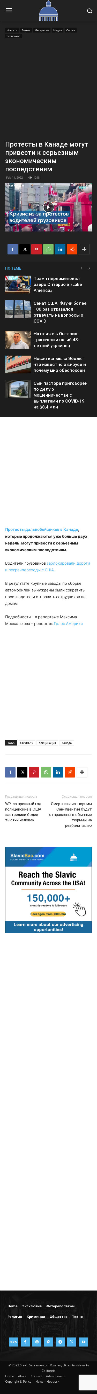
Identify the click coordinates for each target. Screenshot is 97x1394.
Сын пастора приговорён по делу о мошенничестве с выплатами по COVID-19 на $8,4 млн (60, 395)
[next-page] (89, 268)
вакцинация (47, 743)
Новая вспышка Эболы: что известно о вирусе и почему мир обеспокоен (60, 364)
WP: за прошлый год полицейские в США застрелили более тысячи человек (23, 812)
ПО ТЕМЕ (13, 268)
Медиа (57, 30)
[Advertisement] (48, 90)
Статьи (70, 30)
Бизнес (26, 30)
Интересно (42, 30)
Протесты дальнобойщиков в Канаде (41, 529)
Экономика (13, 36)
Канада (67, 743)
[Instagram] (36, 1342)
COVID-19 (26, 743)
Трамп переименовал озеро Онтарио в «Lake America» (58, 284)
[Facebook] (13, 249)
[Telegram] (60, 1342)
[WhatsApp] (48, 249)
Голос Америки (68, 623)
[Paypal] (48, 1342)
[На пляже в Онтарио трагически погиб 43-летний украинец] (18, 340)
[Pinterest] (36, 249)
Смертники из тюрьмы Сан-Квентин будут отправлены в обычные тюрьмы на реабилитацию (70, 815)
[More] (84, 249)
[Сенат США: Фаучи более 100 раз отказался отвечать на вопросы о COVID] (18, 309)
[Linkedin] (60, 249)
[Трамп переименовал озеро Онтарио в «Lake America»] (18, 284)
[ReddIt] (72, 249)
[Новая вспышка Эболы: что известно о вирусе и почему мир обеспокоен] (18, 364)
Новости (12, 30)
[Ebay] (13, 1342)
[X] (24, 249)
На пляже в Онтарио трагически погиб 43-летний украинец (56, 339)
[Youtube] (83, 1342)
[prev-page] (81, 268)
